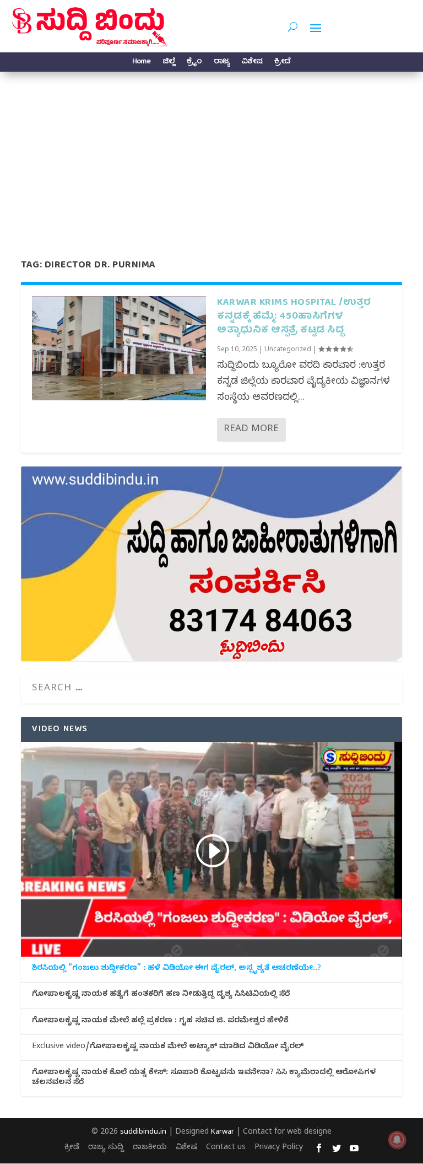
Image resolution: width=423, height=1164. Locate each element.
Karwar (222, 1133)
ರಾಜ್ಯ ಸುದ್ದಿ (106, 1148)
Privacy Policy (278, 1148)
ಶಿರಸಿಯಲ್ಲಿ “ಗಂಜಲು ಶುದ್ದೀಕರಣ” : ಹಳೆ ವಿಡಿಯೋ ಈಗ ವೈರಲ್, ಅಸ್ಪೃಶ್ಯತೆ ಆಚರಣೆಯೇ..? (176, 969)
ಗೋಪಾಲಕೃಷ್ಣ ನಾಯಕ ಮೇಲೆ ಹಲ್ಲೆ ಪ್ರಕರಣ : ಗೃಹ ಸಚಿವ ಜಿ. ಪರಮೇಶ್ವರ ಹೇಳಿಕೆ (160, 1022)
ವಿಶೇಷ (251, 63)
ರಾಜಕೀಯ (150, 1148)
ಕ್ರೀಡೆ (282, 63)
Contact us (226, 1148)
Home (141, 63)
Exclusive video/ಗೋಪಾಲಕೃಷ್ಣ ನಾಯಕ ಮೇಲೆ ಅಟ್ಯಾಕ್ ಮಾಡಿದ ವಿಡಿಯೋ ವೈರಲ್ (167, 1048)
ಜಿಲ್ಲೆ (168, 63)
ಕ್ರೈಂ (194, 63)
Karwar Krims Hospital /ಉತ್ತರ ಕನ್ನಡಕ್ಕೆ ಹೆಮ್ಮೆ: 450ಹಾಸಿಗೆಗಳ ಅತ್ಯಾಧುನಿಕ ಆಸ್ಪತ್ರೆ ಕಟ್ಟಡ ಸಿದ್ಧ (294, 316)
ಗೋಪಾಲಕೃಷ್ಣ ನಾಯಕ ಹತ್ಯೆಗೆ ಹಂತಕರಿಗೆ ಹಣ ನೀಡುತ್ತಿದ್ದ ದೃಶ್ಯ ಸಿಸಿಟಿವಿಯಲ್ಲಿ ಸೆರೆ (161, 995)
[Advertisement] (211, 154)
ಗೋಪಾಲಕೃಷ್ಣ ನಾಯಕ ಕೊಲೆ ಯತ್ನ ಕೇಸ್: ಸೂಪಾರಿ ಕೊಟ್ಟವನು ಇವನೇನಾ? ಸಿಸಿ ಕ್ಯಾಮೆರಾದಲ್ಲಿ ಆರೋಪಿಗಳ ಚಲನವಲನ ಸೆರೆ (204, 1078)
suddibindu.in (143, 1133)
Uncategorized (287, 350)
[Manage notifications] (397, 1140)
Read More (251, 429)
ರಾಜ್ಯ (221, 63)
